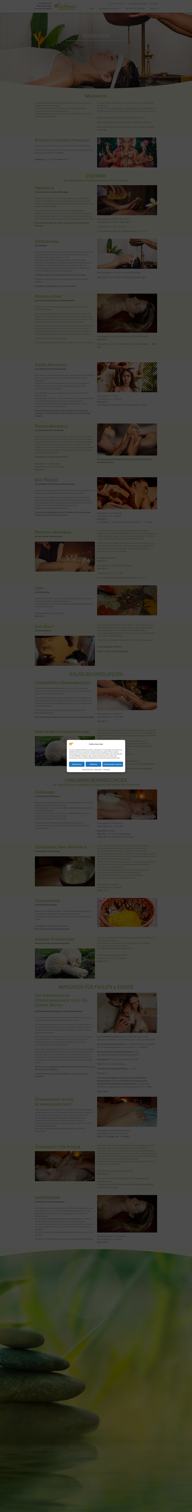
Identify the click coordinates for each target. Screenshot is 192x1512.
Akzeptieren (77, 764)
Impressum (106, 769)
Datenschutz (98, 769)
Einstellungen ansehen (113, 764)
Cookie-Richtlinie (87, 769)
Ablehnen (93, 764)
